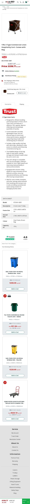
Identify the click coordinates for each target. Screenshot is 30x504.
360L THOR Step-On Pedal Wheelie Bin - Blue (14, 272)
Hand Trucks (15, 484)
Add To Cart (22, 93)
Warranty (15, 461)
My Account (15, 433)
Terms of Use (15, 458)
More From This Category (8, 243)
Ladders (15, 476)
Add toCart (24, 501)
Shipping (22, 104)
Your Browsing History (8, 247)
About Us (15, 447)
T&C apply (16, 83)
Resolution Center (15, 439)
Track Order (15, 436)
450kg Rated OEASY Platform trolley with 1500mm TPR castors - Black (14, 402)
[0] (26, 2)
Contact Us (15, 450)
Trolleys (15, 473)
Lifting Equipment (15, 481)
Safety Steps (15, 490)
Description (8, 104)
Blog (15, 493)
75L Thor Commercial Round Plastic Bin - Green (14, 315)
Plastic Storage (15, 479)
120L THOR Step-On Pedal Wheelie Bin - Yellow (14, 359)
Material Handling (15, 487)
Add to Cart (15, 289)
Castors (15, 470)
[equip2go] (10, 2)
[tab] (8, 104)
